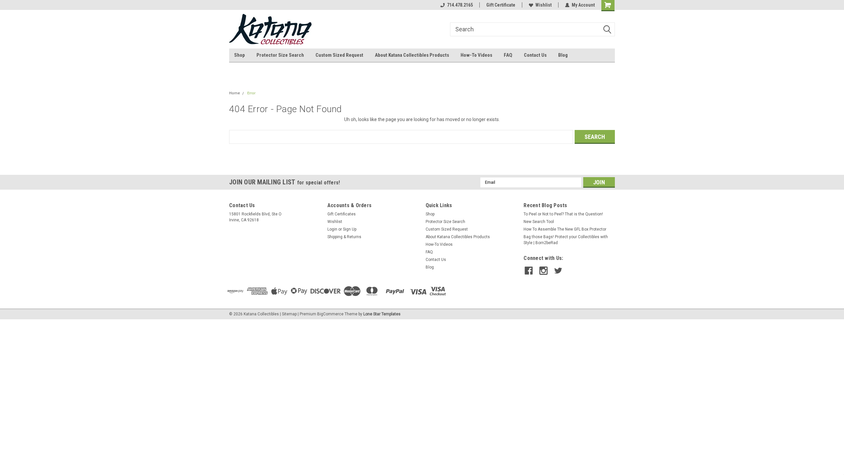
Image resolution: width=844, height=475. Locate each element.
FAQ (508, 55)
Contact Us (535, 55)
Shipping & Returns (344, 237)
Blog (563, 55)
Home (234, 93)
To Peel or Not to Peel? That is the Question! (563, 214)
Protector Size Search (280, 55)
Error (251, 93)
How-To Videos (476, 55)
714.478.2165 (460, 5)
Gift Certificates (341, 214)
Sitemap (289, 314)
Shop (239, 55)
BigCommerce (330, 314)
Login (332, 229)
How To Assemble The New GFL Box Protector (565, 229)
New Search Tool (539, 221)
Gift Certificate (500, 5)
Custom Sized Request (339, 55)
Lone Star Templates (382, 314)
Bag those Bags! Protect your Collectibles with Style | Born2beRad (566, 240)
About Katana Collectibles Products (412, 55)
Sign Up (349, 229)
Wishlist (543, 5)
